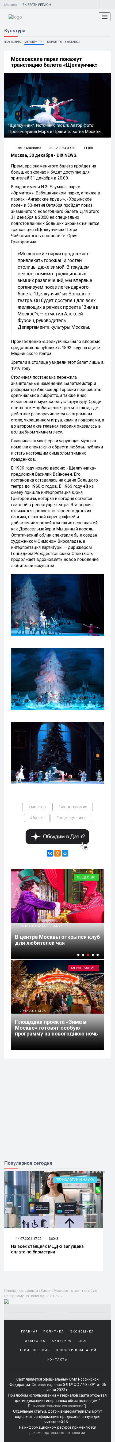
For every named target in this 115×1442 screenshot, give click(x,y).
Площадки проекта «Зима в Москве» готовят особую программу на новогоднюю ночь (56, 1028)
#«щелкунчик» (71, 817)
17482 (57, 1011)
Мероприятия (34, 41)
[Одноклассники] (57, 853)
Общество (86, 877)
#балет (37, 817)
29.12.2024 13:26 (32, 1011)
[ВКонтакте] (50, 853)
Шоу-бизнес (13, 41)
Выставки (72, 41)
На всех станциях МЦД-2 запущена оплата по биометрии (47, 1249)
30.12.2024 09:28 (62, 148)
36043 (53, 1239)
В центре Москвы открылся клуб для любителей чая (57, 940)
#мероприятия (72, 806)
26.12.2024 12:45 (32, 926)
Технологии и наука (75, 1180)
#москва (37, 806)
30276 (57, 926)
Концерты (54, 41)
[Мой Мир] (65, 853)
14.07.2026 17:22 (28, 1239)
